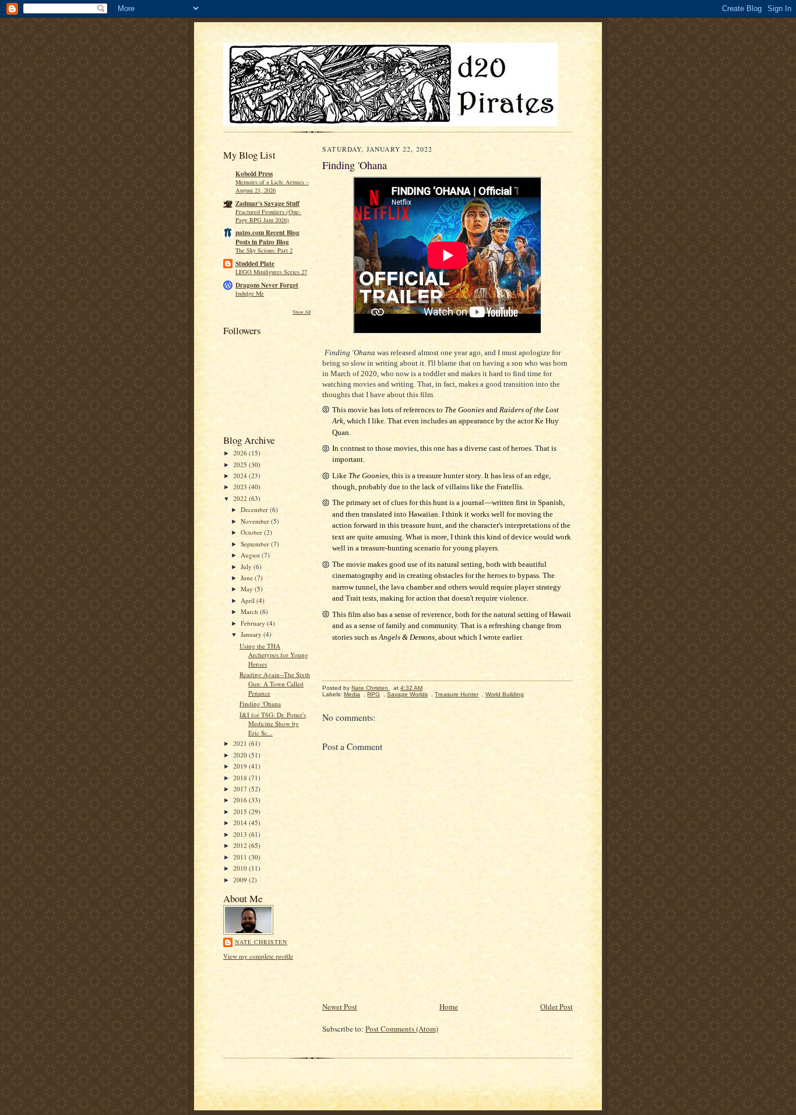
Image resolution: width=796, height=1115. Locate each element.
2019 (241, 766)
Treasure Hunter (456, 694)
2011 (241, 857)
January (252, 634)
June (248, 577)
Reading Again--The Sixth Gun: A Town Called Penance (274, 683)
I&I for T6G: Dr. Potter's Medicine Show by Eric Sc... (272, 723)
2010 (241, 868)
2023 (241, 486)
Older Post (556, 1006)
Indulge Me (249, 293)
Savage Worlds (407, 694)
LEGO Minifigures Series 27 (271, 272)
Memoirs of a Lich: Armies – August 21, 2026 (272, 186)
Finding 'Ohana (260, 703)
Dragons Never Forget (266, 285)
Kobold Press (254, 173)
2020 (241, 755)
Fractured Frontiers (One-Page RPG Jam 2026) (268, 216)
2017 (241, 788)
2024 (241, 475)
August (251, 555)
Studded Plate (254, 263)
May (248, 588)
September (256, 543)
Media (352, 694)
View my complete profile (258, 956)
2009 (241, 879)
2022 (241, 498)
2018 (241, 777)
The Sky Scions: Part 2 (264, 250)
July (247, 566)
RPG (373, 694)
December (255, 509)
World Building (504, 694)
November (256, 521)
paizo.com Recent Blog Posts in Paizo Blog (267, 237)
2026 (241, 452)
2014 (241, 822)
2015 (241, 811)
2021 (241, 743)
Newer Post (339, 1006)
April (248, 600)
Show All (302, 311)
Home (448, 1006)
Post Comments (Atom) (401, 1028)
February (254, 623)
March (250, 611)
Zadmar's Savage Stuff (267, 203)
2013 (241, 834)
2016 (241, 799)
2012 (241, 845)
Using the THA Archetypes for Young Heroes (273, 654)
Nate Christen (261, 942)
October (252, 532)
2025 (241, 464)
